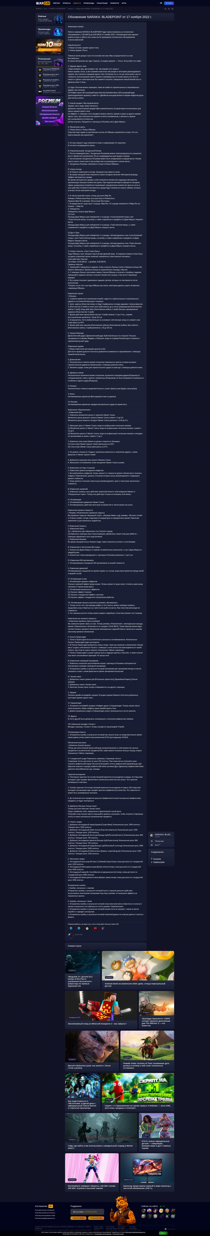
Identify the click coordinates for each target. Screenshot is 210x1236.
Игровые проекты (98, 1228)
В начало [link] (157, 859)
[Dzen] (87, 928)
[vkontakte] (71, 928)
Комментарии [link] (158, 862)
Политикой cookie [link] (118, 1234)
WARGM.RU (50, 1226)
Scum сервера (121, 1226)
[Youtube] (95, 928)
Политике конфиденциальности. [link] (135, 1232)
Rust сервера (121, 1228)
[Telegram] (79, 928)
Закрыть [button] (163, 1233)
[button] (161, 3)
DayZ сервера (133, 1228)
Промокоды (89, 3)
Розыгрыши (102, 3)
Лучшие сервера (110, 1226)
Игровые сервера (98, 1226)
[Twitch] (103, 928)
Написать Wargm (78, 1218)
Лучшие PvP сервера (111, 1228)
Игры (124, 3)
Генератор (114, 3)
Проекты (67, 3)
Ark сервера (133, 1226)
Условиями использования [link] (103, 1234)
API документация (96, 1218)
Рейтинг (56, 3)
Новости (77, 3)
